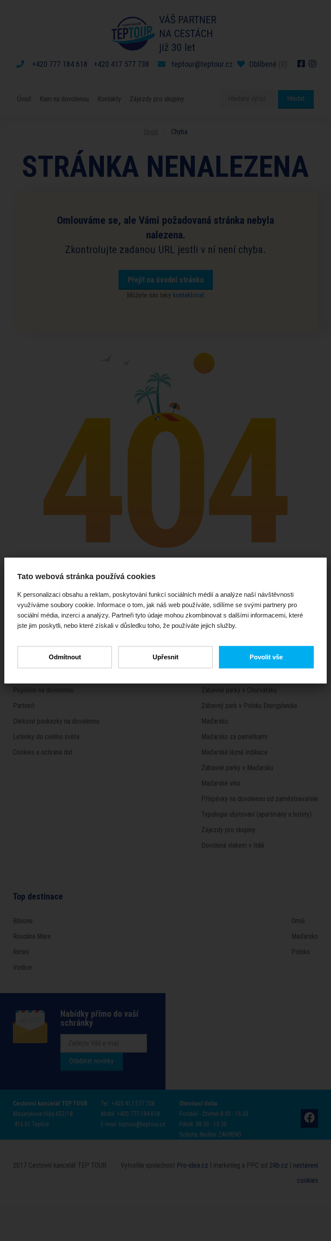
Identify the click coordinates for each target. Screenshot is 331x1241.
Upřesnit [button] (165, 657)
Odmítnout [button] (65, 657)
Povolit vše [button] (266, 657)
